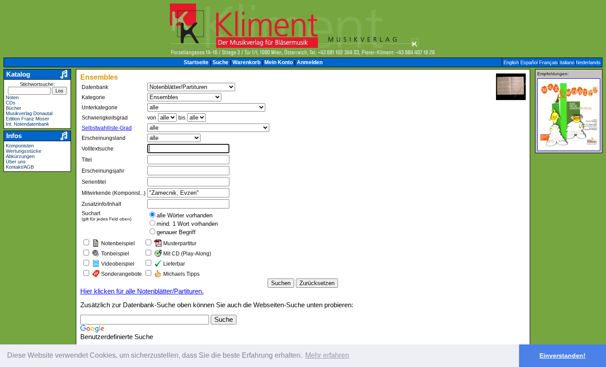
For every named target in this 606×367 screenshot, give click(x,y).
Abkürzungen (20, 156)
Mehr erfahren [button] (327, 355)
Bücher (13, 108)
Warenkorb (246, 62)
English (511, 62)
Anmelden (310, 62)
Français (548, 62)
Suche (220, 62)
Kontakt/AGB (20, 167)
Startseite (196, 62)
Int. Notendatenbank (27, 124)
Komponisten (20, 145)
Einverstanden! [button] (562, 355)
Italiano (567, 62)
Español (529, 62)
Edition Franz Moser (27, 118)
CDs (11, 102)
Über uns (16, 161)
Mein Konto (278, 62)
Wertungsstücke (23, 151)
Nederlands (588, 62)
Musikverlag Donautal (29, 113)
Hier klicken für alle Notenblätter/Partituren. (142, 291)
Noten (12, 97)
